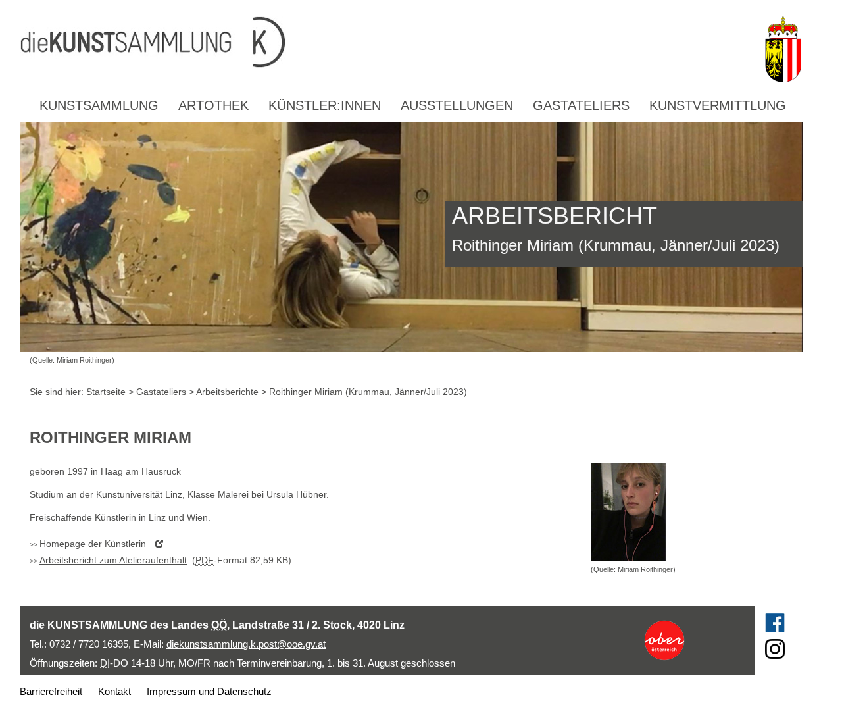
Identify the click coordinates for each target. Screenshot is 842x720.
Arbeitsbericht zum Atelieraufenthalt (113, 560)
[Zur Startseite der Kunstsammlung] (387, 42)
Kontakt (114, 691)
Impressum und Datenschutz (209, 691)
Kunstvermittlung (717, 105)
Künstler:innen (324, 105)
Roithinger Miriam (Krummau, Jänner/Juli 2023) (368, 391)
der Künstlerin (94, 543)
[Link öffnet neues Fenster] (688, 640)
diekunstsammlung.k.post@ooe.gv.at (246, 644)
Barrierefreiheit (51, 691)
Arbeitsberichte (227, 391)
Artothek (213, 105)
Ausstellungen (457, 105)
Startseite (106, 391)
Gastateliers (581, 105)
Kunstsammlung (99, 105)
